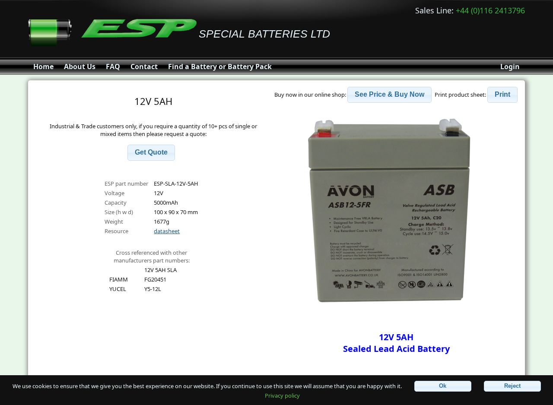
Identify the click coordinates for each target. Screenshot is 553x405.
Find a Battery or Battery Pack (220, 66)
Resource (116, 231)
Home (43, 66)
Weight (114, 221)
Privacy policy (282, 395)
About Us (79, 66)
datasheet (167, 231)
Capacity (116, 202)
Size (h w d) (119, 212)
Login (510, 66)
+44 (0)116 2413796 (490, 10)
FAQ (113, 66)
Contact (144, 66)
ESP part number (126, 183)
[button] (151, 153)
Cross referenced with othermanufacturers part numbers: (152, 256)
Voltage (114, 193)
